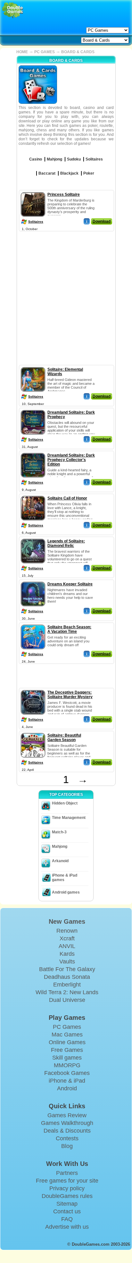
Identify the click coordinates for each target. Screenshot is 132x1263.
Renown (67, 931)
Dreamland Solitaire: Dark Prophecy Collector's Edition (71, 459)
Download (102, 221)
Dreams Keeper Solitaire (70, 584)
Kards (67, 954)
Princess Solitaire (63, 194)
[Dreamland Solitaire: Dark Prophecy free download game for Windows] (33, 409)
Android (67, 1088)
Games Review (67, 1115)
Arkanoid (60, 861)
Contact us (67, 1211)
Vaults (67, 961)
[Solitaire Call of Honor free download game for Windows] (33, 494)
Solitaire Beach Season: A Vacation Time (69, 629)
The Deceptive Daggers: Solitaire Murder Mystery (70, 694)
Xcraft (67, 938)
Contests (67, 1138)
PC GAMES (44, 52)
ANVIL (67, 946)
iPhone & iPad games (64, 877)
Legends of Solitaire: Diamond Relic (66, 543)
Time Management (69, 817)
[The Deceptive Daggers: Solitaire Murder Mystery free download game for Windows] (33, 689)
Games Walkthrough (67, 1123)
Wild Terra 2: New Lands (67, 992)
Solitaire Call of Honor (67, 498)
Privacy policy (67, 1188)
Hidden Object (65, 803)
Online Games (67, 1042)
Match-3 (59, 832)
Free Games (67, 1050)
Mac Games (67, 1034)
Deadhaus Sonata (67, 977)
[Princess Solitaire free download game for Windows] (33, 191)
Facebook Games (67, 1073)
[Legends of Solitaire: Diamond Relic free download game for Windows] (33, 537)
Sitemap (67, 1204)
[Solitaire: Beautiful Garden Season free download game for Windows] (33, 732)
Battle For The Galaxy (67, 969)
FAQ (67, 1219)
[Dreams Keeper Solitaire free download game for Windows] (33, 580)
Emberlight (67, 984)
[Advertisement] (66, 299)
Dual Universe (67, 1000)
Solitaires (35, 221)
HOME (22, 52)
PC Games (67, 1027)
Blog (67, 1146)
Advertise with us (67, 1227)
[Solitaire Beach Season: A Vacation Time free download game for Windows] (33, 623)
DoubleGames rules (67, 1196)
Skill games (67, 1057)
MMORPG (67, 1065)
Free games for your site (67, 1180)
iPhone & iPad (67, 1080)
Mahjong (59, 846)
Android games (66, 892)
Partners (67, 1173)
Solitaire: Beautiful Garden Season (64, 737)
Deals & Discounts (67, 1130)
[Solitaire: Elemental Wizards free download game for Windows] (33, 366)
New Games (67, 921)
